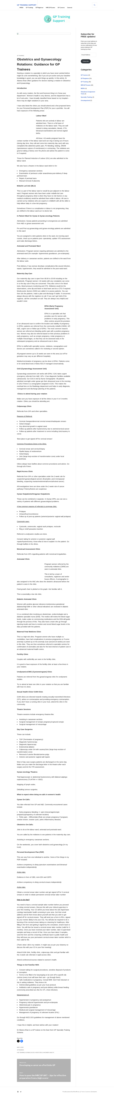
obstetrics (39, 1052)
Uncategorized (85, 100)
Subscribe (86, 61)
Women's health (49, 1052)
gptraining (20, 1050)
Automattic (94, 1091)
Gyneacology (30, 1052)
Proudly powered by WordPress (71, 1091)
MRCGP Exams (50, 7)
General (69, 7)
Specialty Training (86, 97)
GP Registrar (39, 7)
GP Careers (61, 7)
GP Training (29, 7)
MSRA (21, 7)
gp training (21, 1052)
